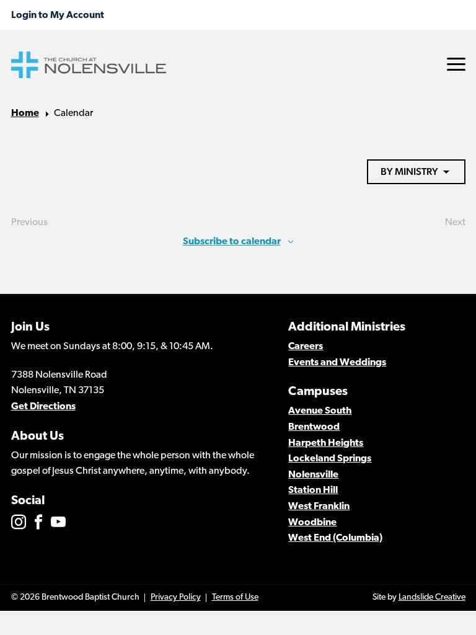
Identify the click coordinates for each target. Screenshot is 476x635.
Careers (305, 347)
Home (25, 113)
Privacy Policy (176, 597)
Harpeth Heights (325, 443)
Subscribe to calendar (232, 242)
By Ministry (409, 171)
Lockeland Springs (329, 459)
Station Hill (313, 490)
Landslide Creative (432, 597)
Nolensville (313, 475)
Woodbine (312, 523)
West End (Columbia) (335, 538)
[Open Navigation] (456, 64)
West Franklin (319, 507)
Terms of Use (235, 597)
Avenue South (319, 411)
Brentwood (314, 427)
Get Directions (43, 407)
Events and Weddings (337, 363)
